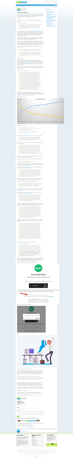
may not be (22, 143)
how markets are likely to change (27, 193)
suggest (29, 41)
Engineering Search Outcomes (51, 26)
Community (27, 5)
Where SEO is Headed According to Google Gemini (51, 14)
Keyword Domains (51, 452)
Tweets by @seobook (25, 431)
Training (31, 5)
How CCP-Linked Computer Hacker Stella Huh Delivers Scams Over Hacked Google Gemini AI (52, 17)
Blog (20, 5)
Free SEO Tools (27, 449)
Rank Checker (33, 452)
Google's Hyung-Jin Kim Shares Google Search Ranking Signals (51, 20)
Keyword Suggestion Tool (39, 452)
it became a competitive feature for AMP (26, 62)
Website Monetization (35, 445)
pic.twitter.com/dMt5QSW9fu (31, 131)
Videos (38, 5)
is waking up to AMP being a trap (29, 135)
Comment (19, 410)
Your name (18, 404)
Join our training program (20, 436)
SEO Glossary (31, 449)
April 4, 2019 (25, 28)
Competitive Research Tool (27, 452)
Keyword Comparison (45, 452)
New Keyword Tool (23, 9)
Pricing (23, 5)
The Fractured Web (23, 8)
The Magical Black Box (50, 23)
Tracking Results (34, 442)
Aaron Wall (27, 395)
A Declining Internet (50, 18)
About (47, 449)
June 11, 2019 (25, 132)
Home (17, 5)
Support (53, 449)
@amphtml (34, 27)
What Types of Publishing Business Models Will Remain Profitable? (51, 12)
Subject (18, 407)
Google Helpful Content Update (51, 25)
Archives (50, 449)
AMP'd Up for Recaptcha (22, 12)
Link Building (34, 437)
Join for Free (24, 418)
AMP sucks (34, 39)
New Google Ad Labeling (50, 24)
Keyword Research (34, 440)
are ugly (26, 70)
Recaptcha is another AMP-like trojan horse (23, 243)
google (31, 395)
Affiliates (44, 449)
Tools (35, 5)
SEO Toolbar (21, 452)
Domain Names (34, 441)
